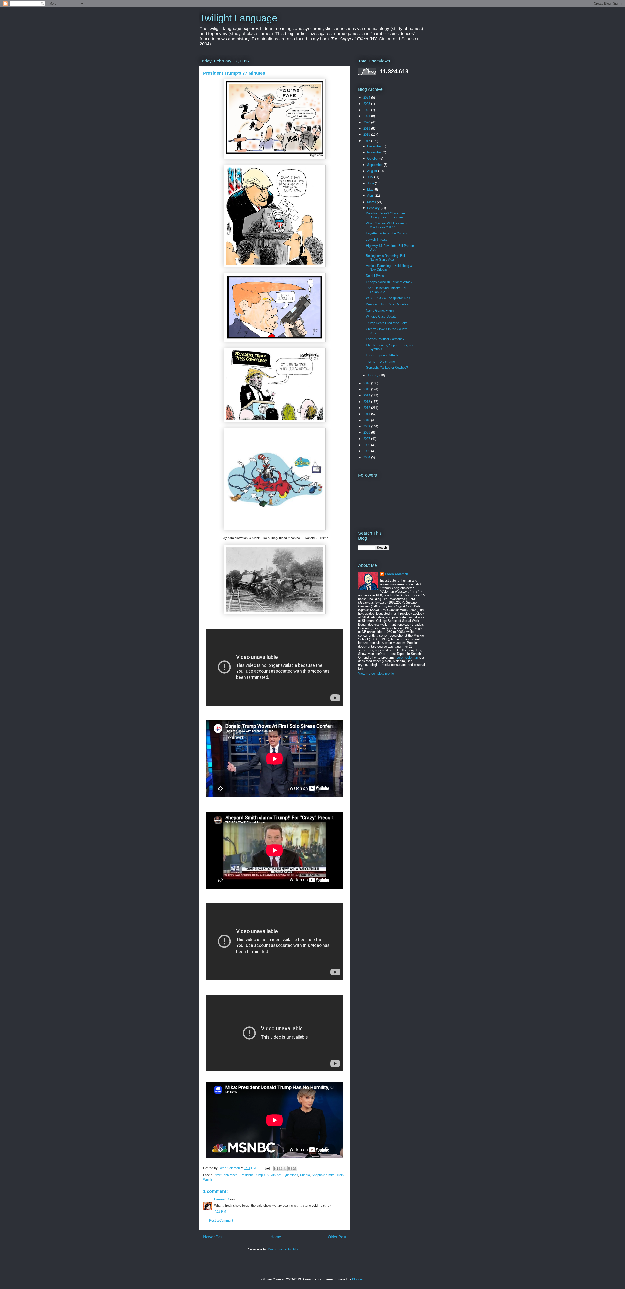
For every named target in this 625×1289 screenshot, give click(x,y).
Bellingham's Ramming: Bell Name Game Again (386, 258)
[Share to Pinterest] (294, 1168)
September (375, 165)
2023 (367, 104)
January (373, 375)
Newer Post (213, 1237)
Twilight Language (238, 18)
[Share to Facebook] (289, 1168)
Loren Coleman (396, 574)
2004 (367, 457)
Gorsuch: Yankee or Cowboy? (387, 367)
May (370, 189)
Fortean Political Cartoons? (385, 339)
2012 (367, 408)
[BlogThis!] (280, 1168)
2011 (367, 414)
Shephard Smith (323, 1175)
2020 (367, 122)
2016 (367, 383)
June (371, 183)
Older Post (337, 1237)
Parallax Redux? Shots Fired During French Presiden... (386, 215)
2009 (367, 426)
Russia (305, 1175)
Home (276, 1237)
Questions (291, 1175)
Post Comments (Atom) (284, 1249)
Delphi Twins (375, 276)
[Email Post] (267, 1168)
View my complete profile (376, 673)
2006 (367, 445)
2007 (367, 439)
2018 (367, 134)
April (371, 195)
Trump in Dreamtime (380, 361)
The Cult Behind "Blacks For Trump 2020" (386, 290)
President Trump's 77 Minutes (261, 1175)
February (374, 208)
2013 (367, 402)
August (372, 171)
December (375, 146)
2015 (367, 389)
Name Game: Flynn (380, 310)
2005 (367, 451)
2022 (367, 110)
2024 (367, 97)
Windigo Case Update (381, 316)
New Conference (226, 1175)
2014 (367, 395)
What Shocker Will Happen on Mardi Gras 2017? (387, 225)
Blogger (357, 1279)
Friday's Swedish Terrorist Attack (389, 282)
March (372, 202)
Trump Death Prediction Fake (386, 323)
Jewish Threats (376, 239)
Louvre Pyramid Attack (382, 355)
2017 (367, 141)
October (373, 158)
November (375, 152)
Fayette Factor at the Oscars (386, 233)
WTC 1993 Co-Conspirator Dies (388, 298)
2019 (367, 128)
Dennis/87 (221, 1199)
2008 (367, 432)
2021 (367, 116)
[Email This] (275, 1168)
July (370, 177)
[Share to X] (285, 1168)
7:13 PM (220, 1211)
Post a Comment (221, 1220)
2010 (367, 420)
